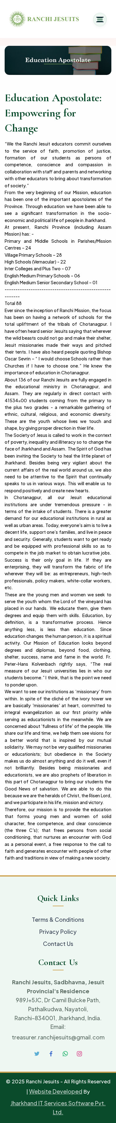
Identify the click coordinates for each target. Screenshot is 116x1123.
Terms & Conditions (58, 919)
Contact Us (58, 943)
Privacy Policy (58, 931)
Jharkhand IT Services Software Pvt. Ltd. (58, 1107)
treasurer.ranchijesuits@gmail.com (58, 1037)
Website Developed (55, 1091)
